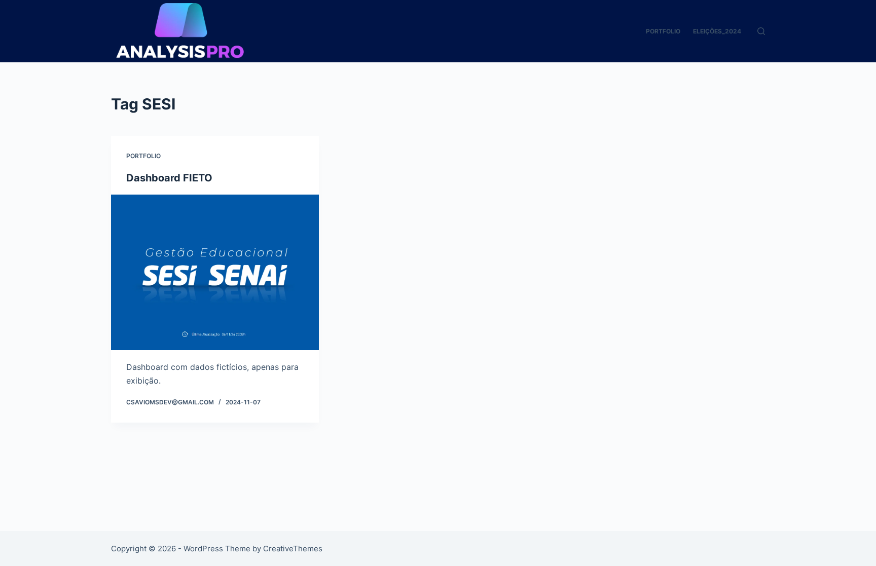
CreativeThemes (292, 548)
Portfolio (143, 156)
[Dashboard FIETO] (215, 273)
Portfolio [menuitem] (663, 31)
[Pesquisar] (761, 31)
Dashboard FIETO (169, 178)
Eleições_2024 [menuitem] (717, 31)
